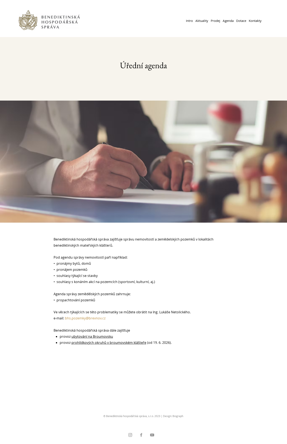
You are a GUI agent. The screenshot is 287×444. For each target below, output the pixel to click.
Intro (189, 21)
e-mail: (59, 318)
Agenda (228, 21)
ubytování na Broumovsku (92, 336)
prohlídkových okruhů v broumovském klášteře (108, 342)
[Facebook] (141, 434)
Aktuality (201, 21)
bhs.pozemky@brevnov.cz (85, 318)
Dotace (241, 21)
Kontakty (255, 21)
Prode (215, 21)
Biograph (177, 416)
